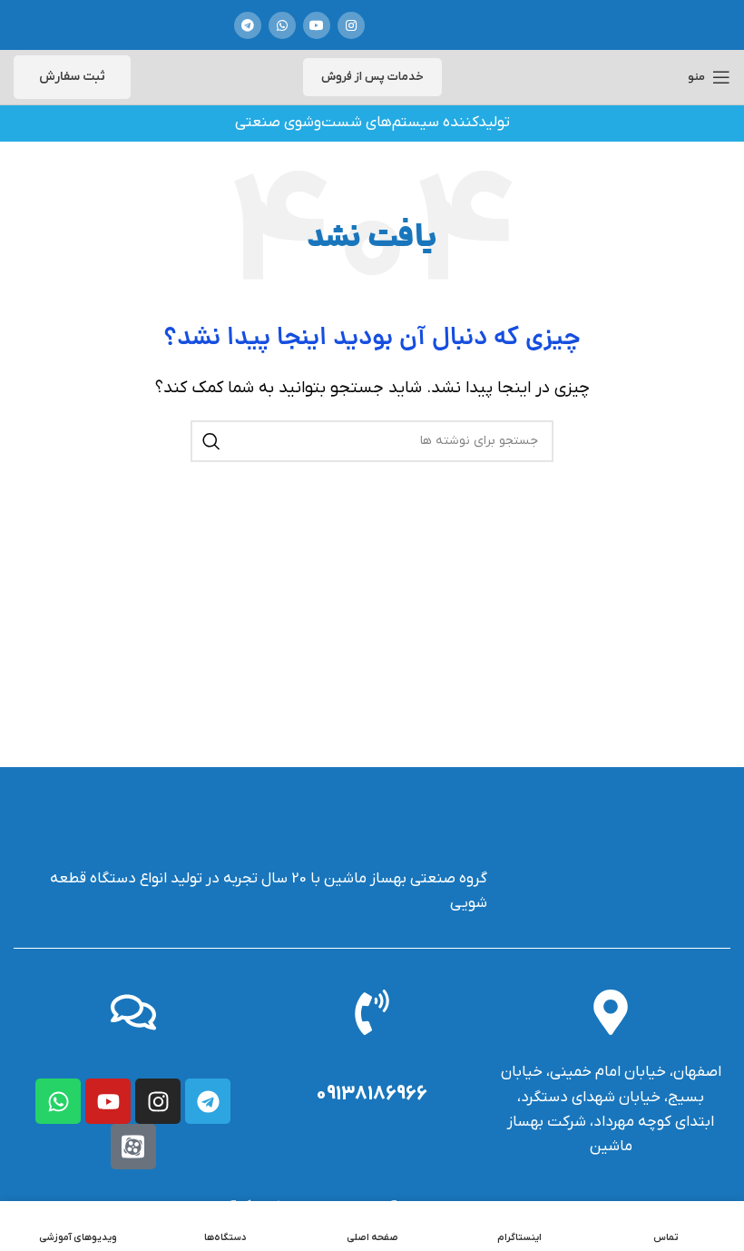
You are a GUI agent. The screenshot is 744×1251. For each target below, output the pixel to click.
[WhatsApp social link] (282, 25)
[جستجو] (211, 441)
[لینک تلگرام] (247, 25)
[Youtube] (108, 1101)
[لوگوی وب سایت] (446, 25)
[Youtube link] (316, 25)
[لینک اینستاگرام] (351, 25)
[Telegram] (207, 1101)
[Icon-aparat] (133, 1146)
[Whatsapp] (58, 1101)
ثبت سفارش (72, 76)
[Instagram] (158, 1101)
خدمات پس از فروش (372, 76)
